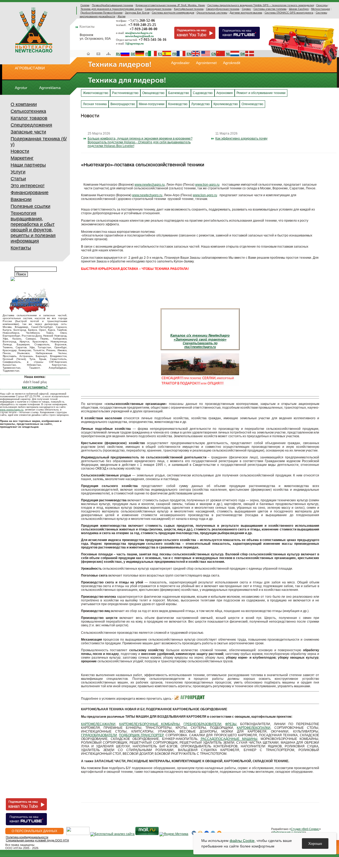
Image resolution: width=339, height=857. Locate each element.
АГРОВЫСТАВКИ (30, 68)
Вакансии (21, 199)
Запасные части (28, 132)
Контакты (21, 248)
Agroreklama (50, 88)
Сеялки (85, 5)
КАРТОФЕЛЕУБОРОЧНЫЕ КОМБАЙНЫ (149, 724)
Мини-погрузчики (151, 104)
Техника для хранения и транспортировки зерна (111, 8)
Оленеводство (252, 104)
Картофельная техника (189, 8)
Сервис (246, 8)
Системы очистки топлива (270, 8)
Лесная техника (95, 104)
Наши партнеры (28, 165)
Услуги (18, 172)
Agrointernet (206, 63)
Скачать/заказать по (200, 343)
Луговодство (200, 104)
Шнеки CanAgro (299, 8)
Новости (20, 151)
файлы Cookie (242, 840)
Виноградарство (122, 104)
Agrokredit (231, 63)
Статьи (18, 178)
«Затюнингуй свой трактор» (200, 339)
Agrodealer (180, 63)
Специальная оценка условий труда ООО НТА (37, 840)
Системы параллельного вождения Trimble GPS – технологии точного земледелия (260, 5)
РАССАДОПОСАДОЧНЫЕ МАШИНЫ (229, 739)
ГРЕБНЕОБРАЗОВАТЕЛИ (202, 724)
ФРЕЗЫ (231, 724)
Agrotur (21, 88)
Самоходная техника (158, 8)
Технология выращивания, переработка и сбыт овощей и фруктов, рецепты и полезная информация (33, 227)
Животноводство (95, 93)
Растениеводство (125, 93)
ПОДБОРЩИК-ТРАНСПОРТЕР (141, 735)
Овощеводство (153, 93)
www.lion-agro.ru (207, 184)
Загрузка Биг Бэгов (137, 12)
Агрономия (224, 93)
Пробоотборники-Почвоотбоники (102, 12)
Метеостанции (320, 8)
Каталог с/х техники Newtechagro (200, 335)
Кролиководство (225, 104)
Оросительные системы (212, 12)
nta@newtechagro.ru (200, 347)
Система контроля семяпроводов (173, 12)
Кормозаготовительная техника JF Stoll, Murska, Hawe (170, 5)
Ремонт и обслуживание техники (261, 93)
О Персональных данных (34, 831)
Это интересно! (27, 185)
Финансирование (29, 192)
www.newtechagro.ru (11, 409)
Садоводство (203, 93)
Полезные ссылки (30, 206)
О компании (24, 104)
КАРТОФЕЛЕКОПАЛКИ (253, 728)
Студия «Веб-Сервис (305, 829)
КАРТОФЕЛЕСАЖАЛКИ (98, 724)
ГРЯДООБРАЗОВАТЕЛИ (99, 735)
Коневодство (178, 104)
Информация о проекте (288, 832)
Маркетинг (22, 158)
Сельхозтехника (28, 111)
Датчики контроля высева (246, 12)
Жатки (122, 16)
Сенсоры (322, 5)
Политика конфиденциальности (27, 837)
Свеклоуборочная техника (222, 8)
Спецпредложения (31, 125)
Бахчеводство (178, 93)
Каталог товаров (29, 118)
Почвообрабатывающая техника (112, 5)
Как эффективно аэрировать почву (241, 138)
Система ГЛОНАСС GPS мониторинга (289, 12)
